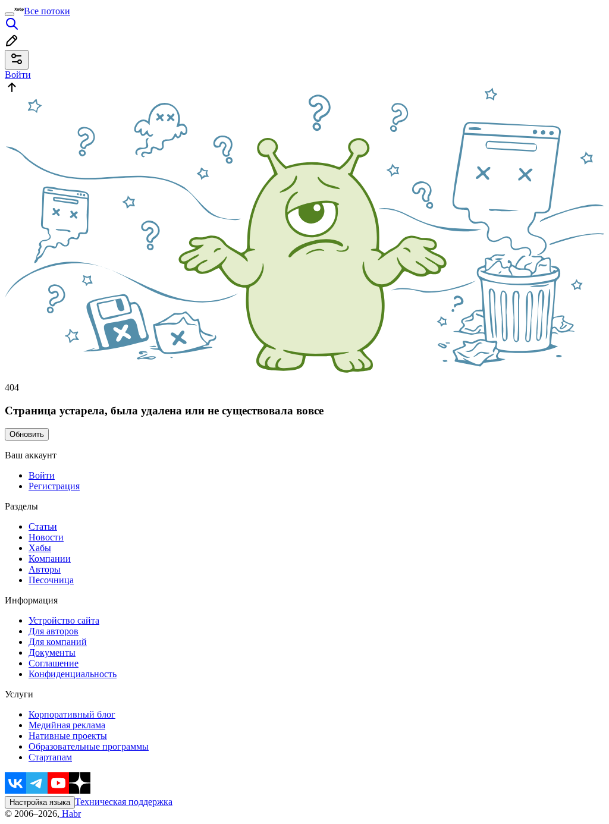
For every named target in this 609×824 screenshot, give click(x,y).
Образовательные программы (89, 746)
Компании (50, 558)
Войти (42, 475)
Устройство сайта (64, 620)
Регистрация (54, 486)
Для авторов (54, 631)
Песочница (51, 580)
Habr (70, 814)
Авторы (45, 569)
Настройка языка (40, 802)
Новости (46, 537)
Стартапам (50, 757)
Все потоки (47, 11)
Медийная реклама (67, 725)
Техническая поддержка (123, 802)
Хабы (40, 548)
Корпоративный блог (72, 714)
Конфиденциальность (73, 674)
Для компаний (58, 642)
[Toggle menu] (9, 14)
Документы (52, 652)
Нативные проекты (68, 736)
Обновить (27, 434)
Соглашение (54, 663)
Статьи (43, 526)
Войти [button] (18, 75)
